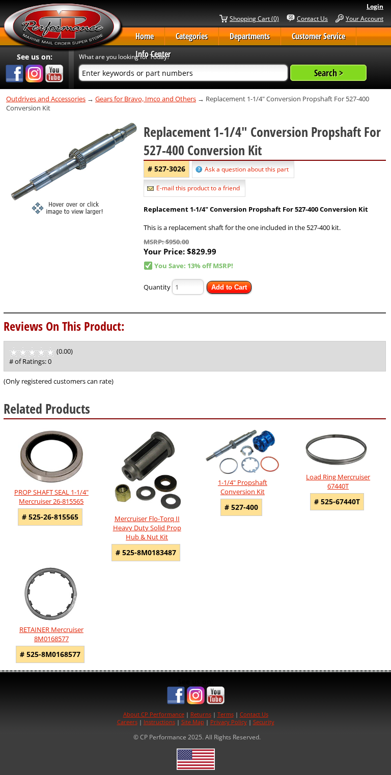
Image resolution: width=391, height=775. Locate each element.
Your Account (364, 18)
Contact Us (312, 18)
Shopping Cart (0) (254, 18)
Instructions (159, 722)
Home (144, 36)
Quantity (157, 287)
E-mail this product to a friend (198, 188)
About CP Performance (153, 714)
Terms (225, 714)
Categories (192, 36)
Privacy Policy (228, 722)
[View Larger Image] (73, 168)
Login (375, 6)
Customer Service (318, 36)
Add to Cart (229, 287)
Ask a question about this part (247, 169)
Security (263, 722)
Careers (127, 722)
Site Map (192, 722)
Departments (250, 36)
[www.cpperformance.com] (63, 27)
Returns (200, 714)
